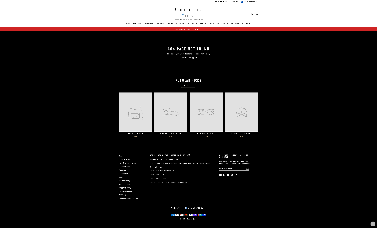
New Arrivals (149, 23)
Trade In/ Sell (137, 23)
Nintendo (171, 23)
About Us (122, 170)
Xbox (202, 23)
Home (128, 23)
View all (188, 86)
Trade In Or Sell (125, 159)
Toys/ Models (222, 23)
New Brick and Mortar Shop (129, 163)
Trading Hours (124, 166)
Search (121, 156)
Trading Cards (236, 23)
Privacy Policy (124, 181)
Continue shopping (188, 57)
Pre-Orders (161, 23)
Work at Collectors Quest (129, 198)
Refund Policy (124, 184)
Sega (194, 23)
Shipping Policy (125, 188)
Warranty (122, 195)
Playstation (183, 23)
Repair (248, 23)
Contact (122, 177)
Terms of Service (125, 191)
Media (211, 23)
